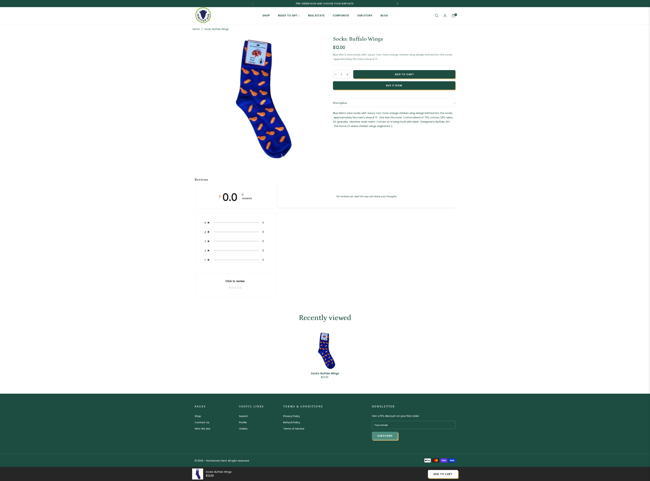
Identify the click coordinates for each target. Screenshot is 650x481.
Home (196, 29)
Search (243, 416)
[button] (437, 15)
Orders (243, 428)
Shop (198, 416)
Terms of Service (293, 428)
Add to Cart (442, 474)
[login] (445, 15)
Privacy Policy (291, 416)
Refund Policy (291, 422)
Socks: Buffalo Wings (325, 373)
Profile (243, 422)
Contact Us (202, 422)
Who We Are (202, 428)
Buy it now (394, 85)
